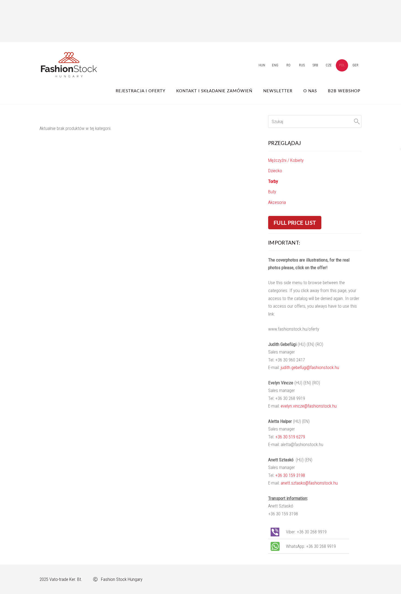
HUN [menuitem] (262, 65)
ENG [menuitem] (275, 65)
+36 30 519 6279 (290, 436)
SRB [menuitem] (315, 65)
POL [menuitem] (342, 65)
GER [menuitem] (355, 65)
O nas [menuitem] (310, 90)
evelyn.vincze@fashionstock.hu (309, 406)
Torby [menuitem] (273, 181)
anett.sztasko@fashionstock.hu (309, 483)
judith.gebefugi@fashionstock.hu (310, 367)
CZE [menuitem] (329, 65)
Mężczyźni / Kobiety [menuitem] (286, 160)
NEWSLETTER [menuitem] (277, 90)
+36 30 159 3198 (290, 475)
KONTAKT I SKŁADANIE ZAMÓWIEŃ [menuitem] (214, 90)
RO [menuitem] (288, 65)
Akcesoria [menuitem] (277, 202)
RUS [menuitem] (302, 65)
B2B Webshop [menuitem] (344, 90)
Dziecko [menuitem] (275, 170)
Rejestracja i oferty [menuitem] (140, 90)
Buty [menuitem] (272, 191)
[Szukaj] (356, 121)
